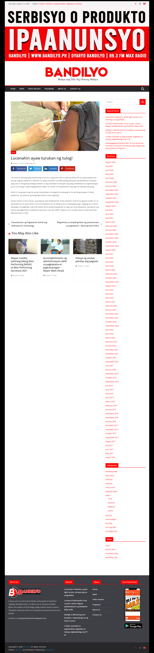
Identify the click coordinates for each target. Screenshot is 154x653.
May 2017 (109, 453)
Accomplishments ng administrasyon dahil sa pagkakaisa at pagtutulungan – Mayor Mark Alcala (55, 264)
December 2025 (112, 190)
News (21, 89)
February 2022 (111, 342)
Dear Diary (110, 475)
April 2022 (110, 334)
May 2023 (109, 294)
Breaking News (112, 471)
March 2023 (110, 302)
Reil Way (109, 523)
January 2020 (111, 369)
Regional (111, 506)
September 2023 (112, 282)
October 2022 (111, 322)
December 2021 (112, 349)
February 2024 (111, 274)
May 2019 (109, 393)
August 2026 (111, 162)
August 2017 (111, 441)
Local (110, 498)
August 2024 (111, 250)
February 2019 (111, 405)
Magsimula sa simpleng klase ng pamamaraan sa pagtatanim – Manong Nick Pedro (78, 224)
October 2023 (111, 278)
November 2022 (112, 318)
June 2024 (109, 258)
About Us (62, 89)
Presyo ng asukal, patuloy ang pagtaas (87, 259)
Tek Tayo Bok (111, 527)
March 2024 (110, 270)
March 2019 (110, 401)
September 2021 (112, 361)
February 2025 (111, 226)
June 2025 (109, 214)
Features (109, 483)
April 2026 (110, 178)
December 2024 (112, 234)
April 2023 (110, 298)
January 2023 (111, 310)
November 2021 (112, 353)
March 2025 (110, 222)
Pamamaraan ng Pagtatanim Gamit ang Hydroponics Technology (29, 224)
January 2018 (111, 421)
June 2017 (109, 449)
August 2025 (111, 206)
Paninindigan (111, 519)
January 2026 (111, 186)
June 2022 (109, 330)
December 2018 (112, 413)
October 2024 (111, 242)
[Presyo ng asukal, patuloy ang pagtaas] (87, 240)
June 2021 (109, 365)
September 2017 (112, 437)
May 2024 (109, 262)
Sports (110, 510)
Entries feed (110, 549)
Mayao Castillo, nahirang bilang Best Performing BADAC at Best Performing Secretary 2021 (22, 264)
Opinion (109, 515)
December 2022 (112, 314)
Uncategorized (111, 531)
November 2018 (112, 417)
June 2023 (109, 290)
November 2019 (112, 373)
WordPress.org (111, 557)
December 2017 (112, 425)
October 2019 (111, 377)
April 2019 (110, 397)
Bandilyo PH (31, 163)
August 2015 (111, 457)
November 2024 (112, 238)
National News (111, 491)
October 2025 (111, 198)
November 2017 (112, 429)
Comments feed (112, 553)
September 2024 (112, 246)
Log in (108, 545)
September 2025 (112, 202)
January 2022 (111, 346)
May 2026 (109, 174)
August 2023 (111, 286)
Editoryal (109, 479)
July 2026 (109, 166)
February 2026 (111, 182)
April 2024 (110, 266)
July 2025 (109, 210)
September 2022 (112, 326)
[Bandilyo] (77, 8)
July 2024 (109, 254)
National (111, 502)
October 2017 (111, 433)
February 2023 (111, 306)
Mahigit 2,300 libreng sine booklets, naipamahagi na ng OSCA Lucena (76, 617)
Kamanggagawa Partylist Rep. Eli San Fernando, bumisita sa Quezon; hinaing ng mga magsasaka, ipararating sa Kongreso (125, 145)
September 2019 (112, 381)
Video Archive (34, 89)
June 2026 (109, 170)
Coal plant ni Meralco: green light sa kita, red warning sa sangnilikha (75, 592)
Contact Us (75, 89)
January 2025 (111, 230)
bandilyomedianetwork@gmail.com (32, 618)
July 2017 (109, 445)
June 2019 (109, 389)
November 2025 (112, 194)
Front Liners (110, 487)
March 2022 (110, 338)
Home (13, 89)
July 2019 (109, 385)
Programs (49, 89)
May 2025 (109, 218)
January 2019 (111, 409)
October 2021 (111, 357)
